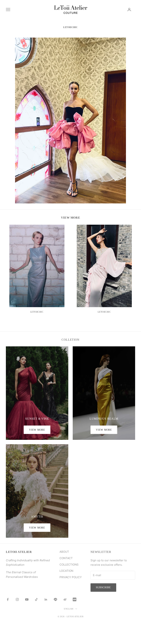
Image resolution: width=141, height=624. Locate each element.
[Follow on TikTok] (36, 599)
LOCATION (66, 571)
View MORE (37, 429)
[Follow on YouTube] (27, 599)
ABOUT (64, 551)
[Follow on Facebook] (8, 599)
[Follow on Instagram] (17, 599)
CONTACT (66, 558)
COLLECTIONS (69, 564)
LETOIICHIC (37, 312)
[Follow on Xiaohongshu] (74, 599)
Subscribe (103, 587)
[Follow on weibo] (65, 599)
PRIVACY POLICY (70, 577)
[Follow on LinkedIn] (46, 599)
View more (104, 429)
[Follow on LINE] (55, 599)
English (68, 609)
